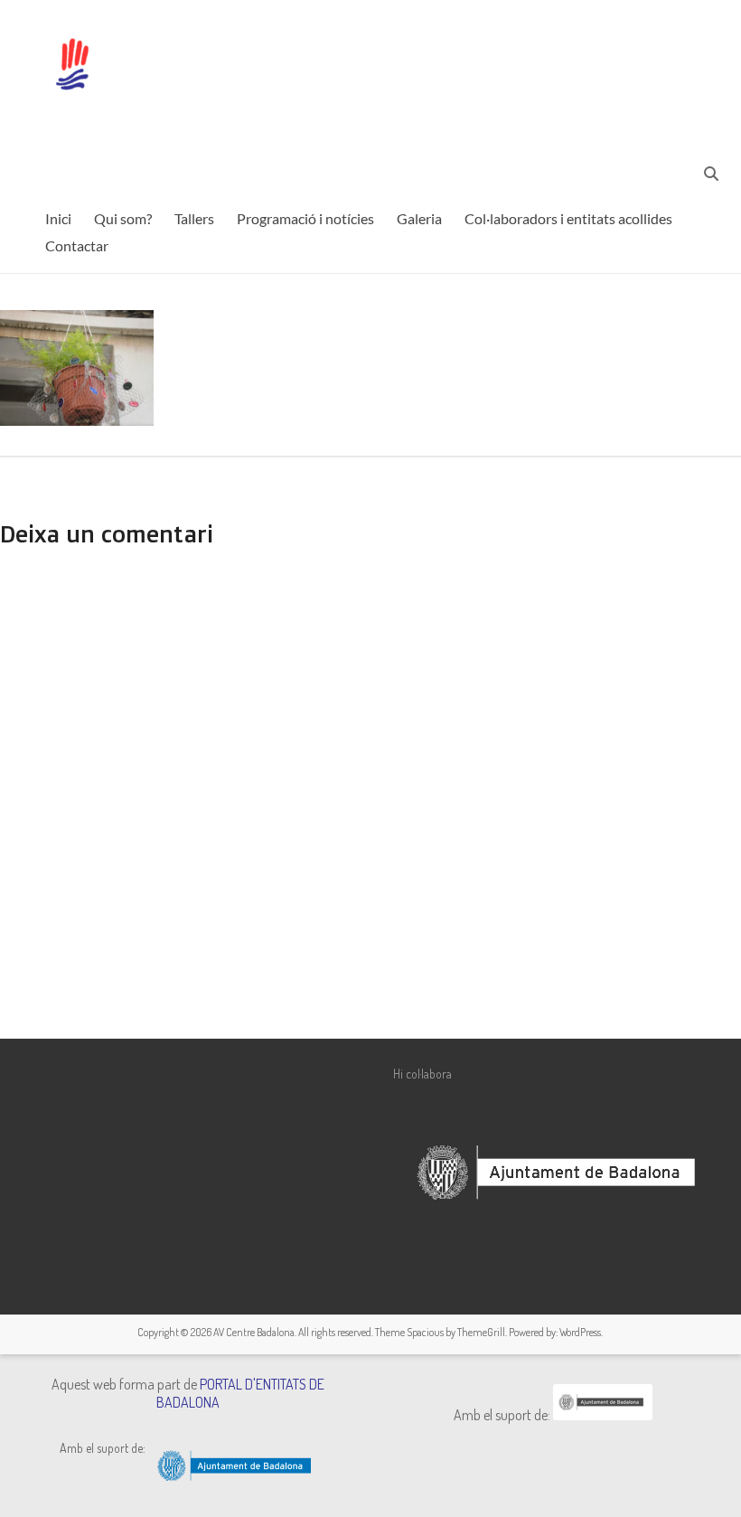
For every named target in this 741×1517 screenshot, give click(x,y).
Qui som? (123, 218)
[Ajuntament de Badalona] (602, 1415)
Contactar (76, 245)
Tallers (194, 218)
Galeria (419, 218)
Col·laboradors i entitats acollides (568, 218)
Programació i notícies (305, 218)
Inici (58, 218)
